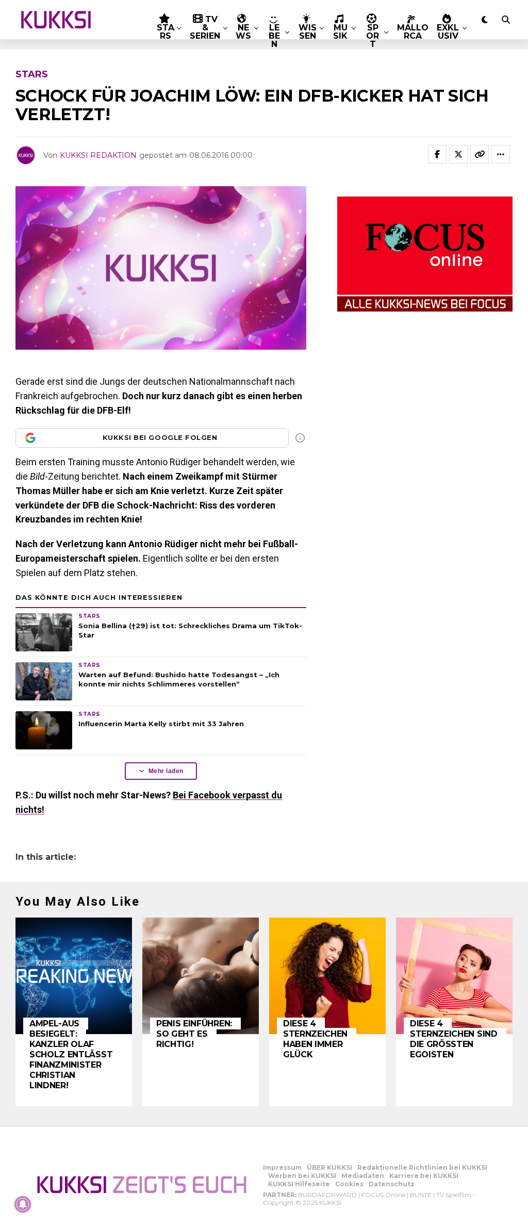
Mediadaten (362, 1176)
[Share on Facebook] (437, 154)
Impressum (282, 1167)
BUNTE (421, 1195)
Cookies (349, 1184)
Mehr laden (166, 771)
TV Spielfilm (453, 1195)
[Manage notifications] (22, 1204)
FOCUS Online (383, 1195)
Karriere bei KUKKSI (423, 1176)
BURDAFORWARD (327, 1195)
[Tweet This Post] (458, 154)
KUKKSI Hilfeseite (299, 1184)
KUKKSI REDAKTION (98, 155)
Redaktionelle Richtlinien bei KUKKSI (422, 1167)
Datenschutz (392, 1184)
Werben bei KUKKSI (302, 1176)
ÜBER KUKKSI (329, 1167)
